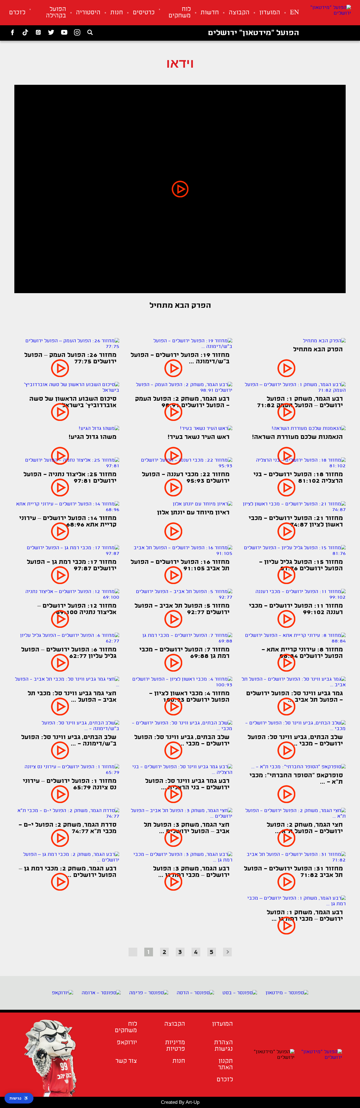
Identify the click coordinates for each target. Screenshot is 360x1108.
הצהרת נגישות (223, 1045)
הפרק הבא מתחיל (318, 349)
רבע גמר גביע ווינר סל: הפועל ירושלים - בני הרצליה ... (187, 784)
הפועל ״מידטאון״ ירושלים (253, 33)
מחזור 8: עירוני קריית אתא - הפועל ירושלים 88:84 (302, 653)
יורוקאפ (127, 1042)
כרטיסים (144, 13)
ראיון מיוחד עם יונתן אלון (193, 513)
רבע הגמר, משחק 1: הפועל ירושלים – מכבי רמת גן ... (305, 915)
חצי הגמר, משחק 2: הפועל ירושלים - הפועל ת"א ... (305, 828)
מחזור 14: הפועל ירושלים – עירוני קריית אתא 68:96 (67, 521)
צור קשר (126, 1061)
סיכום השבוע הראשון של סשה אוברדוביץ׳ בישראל (72, 402)
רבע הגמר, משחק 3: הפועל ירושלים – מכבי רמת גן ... (191, 872)
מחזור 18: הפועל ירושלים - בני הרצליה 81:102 (298, 477)
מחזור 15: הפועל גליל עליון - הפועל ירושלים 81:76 (301, 565)
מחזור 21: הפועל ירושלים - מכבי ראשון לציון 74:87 (296, 521)
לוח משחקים (179, 12)
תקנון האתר (225, 1064)
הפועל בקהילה (56, 12)
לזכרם (17, 13)
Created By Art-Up (180, 1102)
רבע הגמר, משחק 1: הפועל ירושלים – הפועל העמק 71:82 (300, 402)
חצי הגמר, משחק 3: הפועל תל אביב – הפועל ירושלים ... (187, 828)
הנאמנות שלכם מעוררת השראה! (297, 437)
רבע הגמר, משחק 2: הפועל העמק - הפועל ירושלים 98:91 (182, 402)
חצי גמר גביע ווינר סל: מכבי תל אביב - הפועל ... (72, 696)
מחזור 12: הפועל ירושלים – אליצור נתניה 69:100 (76, 609)
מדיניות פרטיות (175, 1045)
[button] (180, 189)
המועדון (269, 13)
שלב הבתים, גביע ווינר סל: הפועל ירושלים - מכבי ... (295, 740)
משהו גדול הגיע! (92, 437)
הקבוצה (239, 13)
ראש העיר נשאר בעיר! (199, 437)
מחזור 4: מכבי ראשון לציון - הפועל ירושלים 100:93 (189, 696)
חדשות (210, 13)
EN (294, 13)
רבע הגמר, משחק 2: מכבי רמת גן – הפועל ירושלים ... (67, 872)
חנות (116, 13)
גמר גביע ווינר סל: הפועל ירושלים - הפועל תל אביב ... (294, 696)
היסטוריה (88, 13)
